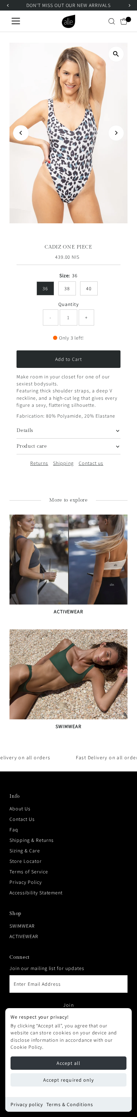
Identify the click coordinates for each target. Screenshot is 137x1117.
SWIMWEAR (22, 926)
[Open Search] (112, 21)
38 (67, 288)
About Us (20, 808)
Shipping (63, 463)
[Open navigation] (15, 21)
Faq (13, 829)
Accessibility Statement (36, 892)
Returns (39, 463)
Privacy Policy (25, 882)
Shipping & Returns (31, 840)
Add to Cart (68, 359)
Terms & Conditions (69, 1104)
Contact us (91, 463)
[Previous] (21, 133)
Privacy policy (27, 1104)
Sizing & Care (24, 850)
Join (68, 1005)
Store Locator (25, 861)
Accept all (69, 1063)
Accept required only (68, 1080)
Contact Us (22, 819)
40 (89, 288)
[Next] (116, 133)
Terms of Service (28, 871)
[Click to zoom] (116, 54)
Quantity (68, 304)
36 (45, 288)
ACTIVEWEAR (23, 936)
